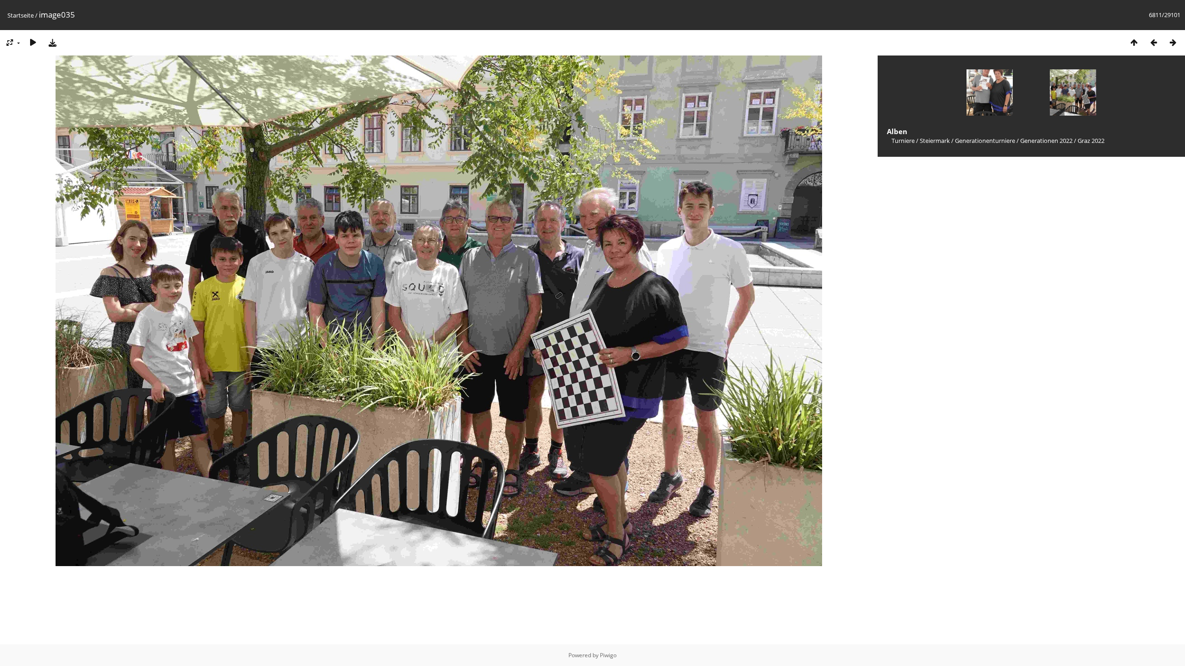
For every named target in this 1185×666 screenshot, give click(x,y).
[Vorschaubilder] (1134, 42)
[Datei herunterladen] (52, 42)
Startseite (20, 15)
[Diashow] (33, 42)
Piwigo (608, 655)
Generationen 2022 (1046, 140)
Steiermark (935, 140)
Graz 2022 (1091, 140)
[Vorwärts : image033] (1173, 42)
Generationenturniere (985, 140)
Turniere (903, 140)
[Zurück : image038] (1153, 42)
